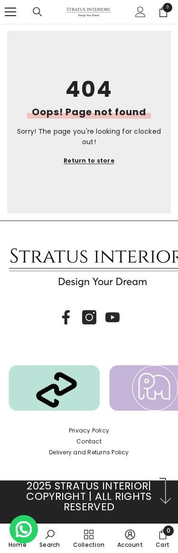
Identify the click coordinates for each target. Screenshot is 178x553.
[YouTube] (112, 317)
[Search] (37, 12)
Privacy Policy (89, 430)
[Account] (140, 12)
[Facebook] (66, 317)
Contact (89, 441)
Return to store (89, 161)
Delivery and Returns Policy (89, 452)
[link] (49, 538)
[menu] (10, 12)
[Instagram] (89, 317)
